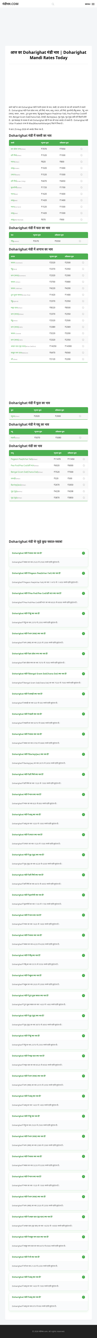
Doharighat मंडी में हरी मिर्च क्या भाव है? (28, 774)
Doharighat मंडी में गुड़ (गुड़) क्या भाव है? (28, 854)
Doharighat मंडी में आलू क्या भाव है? (26, 814)
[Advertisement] (48, 25)
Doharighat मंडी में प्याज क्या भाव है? (26, 794)
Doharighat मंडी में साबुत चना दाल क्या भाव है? (30, 1236)
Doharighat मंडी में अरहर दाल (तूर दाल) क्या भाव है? (32, 1216)
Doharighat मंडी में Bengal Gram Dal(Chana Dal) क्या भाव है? (39, 673)
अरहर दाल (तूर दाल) (18, 346)
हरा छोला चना (16, 148)
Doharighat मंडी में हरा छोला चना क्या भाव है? (30, 653)
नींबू (12, 241)
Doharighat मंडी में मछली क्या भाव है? (27, 714)
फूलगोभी (14, 187)
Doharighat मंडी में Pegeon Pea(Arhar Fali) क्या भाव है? (36, 573)
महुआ (13, 416)
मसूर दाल (14, 307)
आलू (12, 168)
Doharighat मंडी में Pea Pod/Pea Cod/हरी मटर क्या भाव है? (37, 593)
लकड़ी (13, 478)
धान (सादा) (15, 275)
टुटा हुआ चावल (16, 294)
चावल (13, 262)
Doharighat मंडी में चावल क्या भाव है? (27, 553)
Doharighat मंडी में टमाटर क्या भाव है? (27, 834)
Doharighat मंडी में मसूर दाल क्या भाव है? (28, 1055)
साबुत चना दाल (16, 352)
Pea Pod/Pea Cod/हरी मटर (22, 465)
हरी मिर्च (14, 155)
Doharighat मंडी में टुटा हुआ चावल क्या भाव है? (30, 995)
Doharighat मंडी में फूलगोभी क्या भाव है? (28, 894)
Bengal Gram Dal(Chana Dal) (24, 472)
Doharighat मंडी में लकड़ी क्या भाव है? (27, 693)
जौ (12, 359)
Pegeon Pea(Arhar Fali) (22, 459)
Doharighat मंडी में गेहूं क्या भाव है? (26, 613)
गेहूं (12, 268)
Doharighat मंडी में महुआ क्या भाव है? (27, 975)
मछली (13, 437)
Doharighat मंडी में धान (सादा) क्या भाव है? (29, 633)
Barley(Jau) (16, 484)
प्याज (12, 161)
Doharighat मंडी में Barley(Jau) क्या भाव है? (30, 754)
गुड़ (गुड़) (14, 491)
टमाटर (13, 174)
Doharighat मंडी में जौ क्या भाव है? (26, 1256)
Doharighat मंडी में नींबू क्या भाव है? (26, 955)
